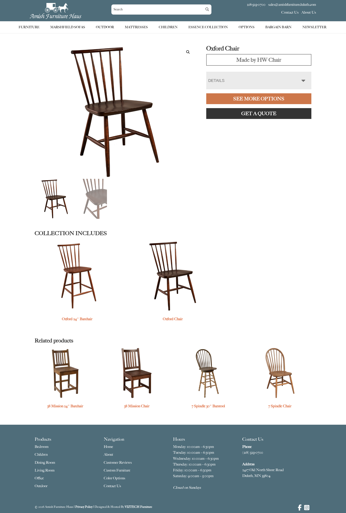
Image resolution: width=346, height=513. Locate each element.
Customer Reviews (118, 462)
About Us (308, 12)
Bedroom (41, 447)
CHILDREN (168, 27)
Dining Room (45, 462)
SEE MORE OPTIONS (258, 99)
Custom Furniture (117, 470)
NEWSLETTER (314, 27)
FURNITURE (29, 27)
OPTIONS (246, 27)
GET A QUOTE (258, 114)
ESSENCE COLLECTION (208, 27)
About (108, 454)
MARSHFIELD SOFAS (67, 27)
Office (39, 478)
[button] (188, 52)
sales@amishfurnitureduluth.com (292, 4)
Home (108, 447)
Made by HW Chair (258, 59)
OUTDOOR (105, 27)
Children (41, 454)
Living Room (44, 470)
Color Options (114, 478)
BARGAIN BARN (278, 27)
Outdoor (41, 486)
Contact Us (290, 12)
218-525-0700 (256, 4)
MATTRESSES (136, 27)
